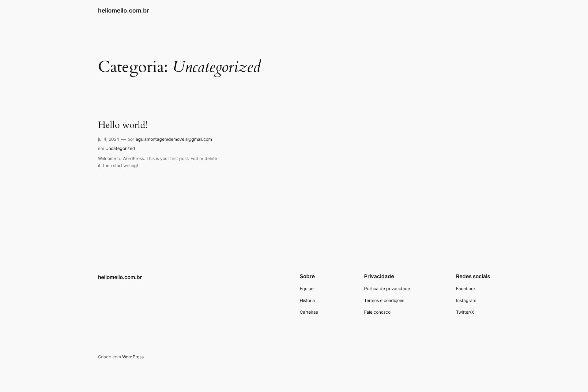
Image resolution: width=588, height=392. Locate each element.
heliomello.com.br (123, 10)
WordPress (133, 356)
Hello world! (122, 125)
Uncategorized (120, 148)
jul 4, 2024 (108, 139)
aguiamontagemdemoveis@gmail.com (174, 139)
